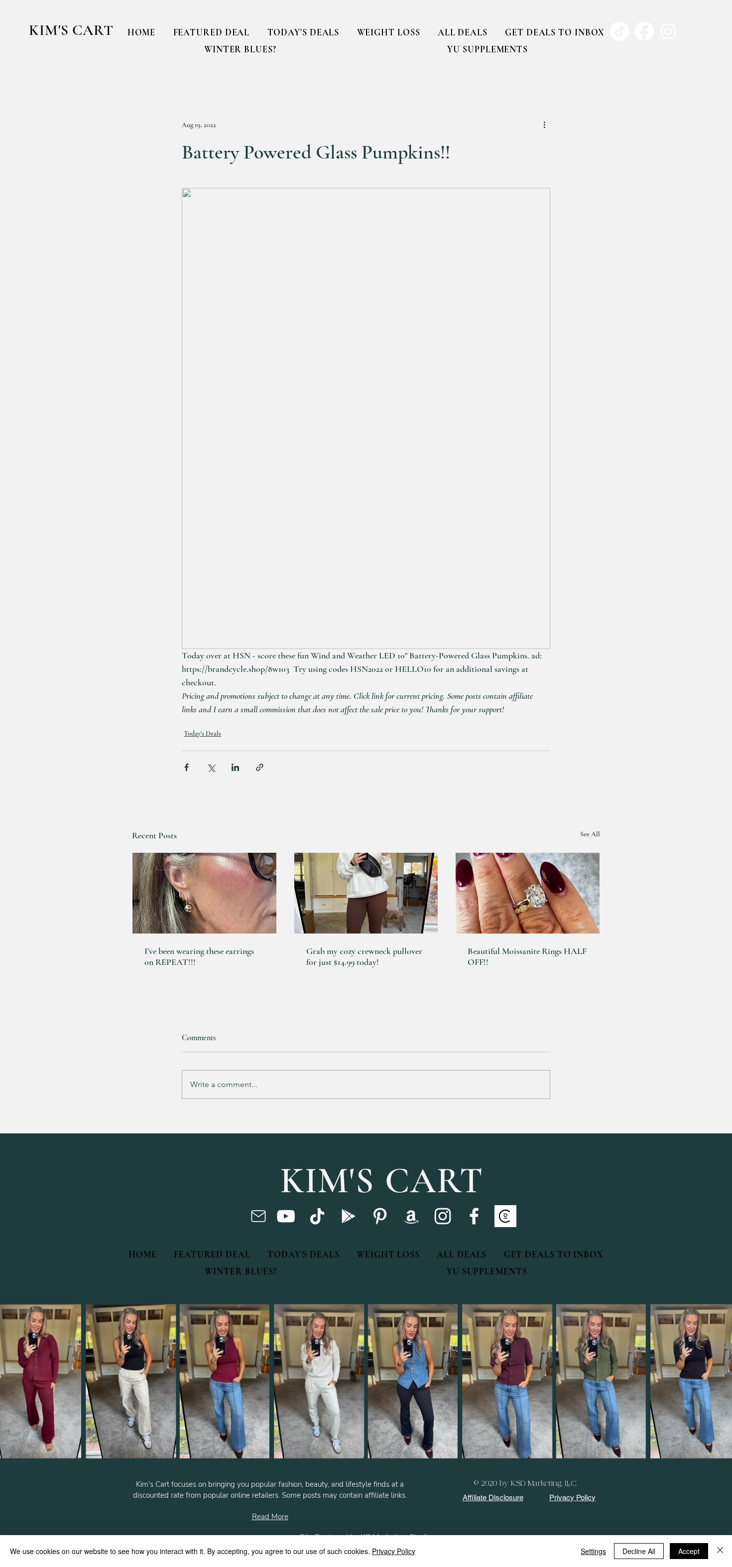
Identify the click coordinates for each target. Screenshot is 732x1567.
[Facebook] (474, 1216)
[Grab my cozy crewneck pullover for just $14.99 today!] (366, 893)
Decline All (638, 1551)
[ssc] (505, 1216)
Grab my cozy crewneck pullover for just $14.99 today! (364, 956)
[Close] (720, 1551)
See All (590, 834)
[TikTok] (317, 1216)
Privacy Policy (393, 1551)
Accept (689, 1551)
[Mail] (258, 1216)
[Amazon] (411, 1216)
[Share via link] (259, 767)
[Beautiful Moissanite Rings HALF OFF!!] (528, 893)
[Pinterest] (380, 1216)
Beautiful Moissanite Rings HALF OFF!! (527, 956)
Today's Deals (202, 733)
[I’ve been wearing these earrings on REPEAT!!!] (204, 893)
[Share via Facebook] (186, 767)
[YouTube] (286, 1216)
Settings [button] (593, 1551)
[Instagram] (443, 1216)
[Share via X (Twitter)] (211, 767)
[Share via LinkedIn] (235, 767)
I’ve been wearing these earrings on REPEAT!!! (199, 956)
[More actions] (544, 125)
